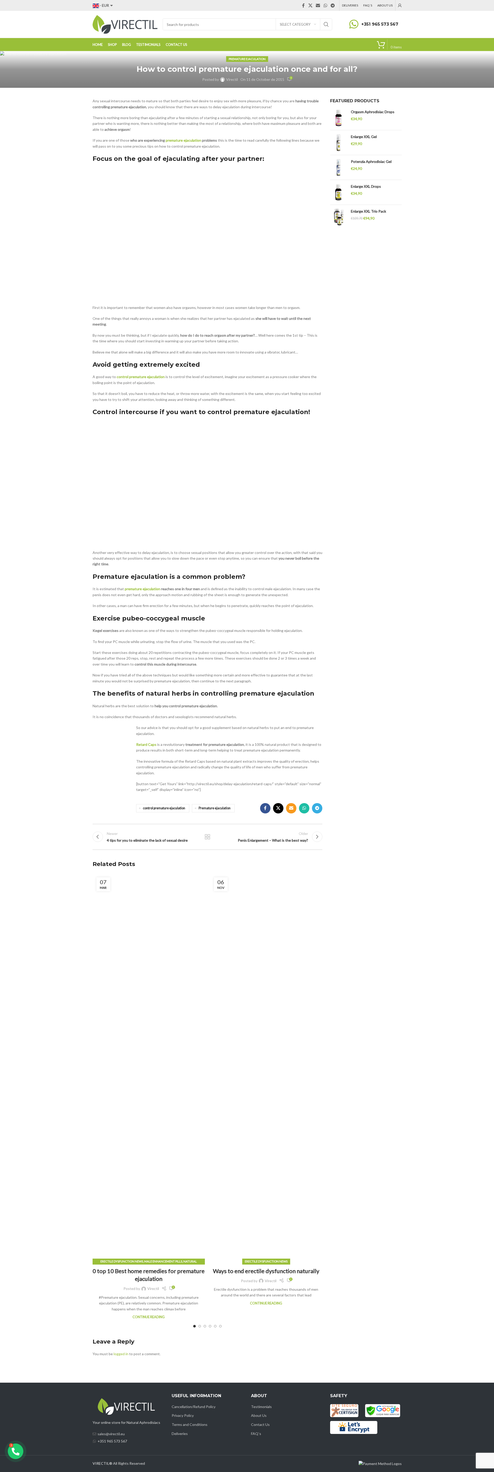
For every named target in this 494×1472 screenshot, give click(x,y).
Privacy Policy (183, 1415)
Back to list (207, 837)
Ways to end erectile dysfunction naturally (266, 1270)
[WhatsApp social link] (325, 5)
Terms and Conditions (189, 1424)
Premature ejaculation (215, 808)
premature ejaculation (183, 140)
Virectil (232, 79)
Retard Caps (146, 744)
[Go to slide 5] (215, 1326)
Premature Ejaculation (247, 59)
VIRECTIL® (102, 1463)
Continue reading (149, 1317)
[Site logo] (125, 24)
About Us (259, 1415)
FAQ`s (256, 1433)
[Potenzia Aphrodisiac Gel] (338, 167)
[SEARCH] (326, 24)
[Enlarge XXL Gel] (338, 142)
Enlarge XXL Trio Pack (368, 211)
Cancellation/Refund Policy (193, 1406)
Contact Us (260, 1424)
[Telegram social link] (332, 5)
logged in (121, 1354)
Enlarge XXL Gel (364, 136)
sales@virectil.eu (111, 1434)
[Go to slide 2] (199, 1326)
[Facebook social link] (303, 5)
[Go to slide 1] (194, 1326)
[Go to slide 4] (210, 1326)
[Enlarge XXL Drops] (338, 192)
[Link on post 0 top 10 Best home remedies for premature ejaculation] (149, 1068)
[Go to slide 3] (205, 1326)
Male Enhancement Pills (163, 1261)
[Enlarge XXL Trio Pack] (338, 217)
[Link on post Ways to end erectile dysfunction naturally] (266, 1068)
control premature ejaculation (141, 376)
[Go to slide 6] (220, 1326)
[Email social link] (318, 5)
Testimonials (261, 1406)
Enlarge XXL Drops (366, 186)
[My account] (399, 5)
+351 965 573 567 (379, 24)
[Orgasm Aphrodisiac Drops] (338, 117)
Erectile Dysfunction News (121, 1261)
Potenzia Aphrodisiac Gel (371, 161)
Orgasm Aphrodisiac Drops (372, 112)
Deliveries (180, 1433)
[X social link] (310, 5)
